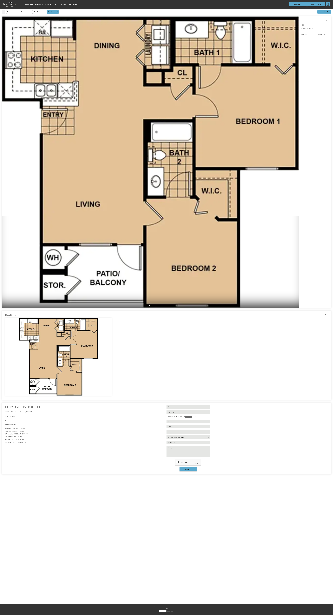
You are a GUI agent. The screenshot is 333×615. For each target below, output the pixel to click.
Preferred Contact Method (175, 417)
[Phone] (328, 4)
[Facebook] (5, 420)
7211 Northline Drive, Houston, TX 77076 (19, 412)
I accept (162, 611)
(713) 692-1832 (10, 416)
